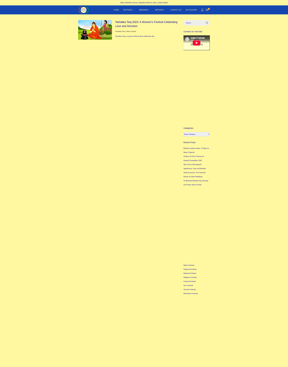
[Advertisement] (196, 88)
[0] (206, 10)
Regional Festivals (190, 269)
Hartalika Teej (120, 31)
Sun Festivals (188, 285)
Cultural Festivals (189, 281)
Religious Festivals (190, 277)
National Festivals (189, 273)
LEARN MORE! (162, 3)
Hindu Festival (131, 31)
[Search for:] (196, 23)
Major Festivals (188, 265)
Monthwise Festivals (190, 293)
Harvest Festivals (189, 289)
